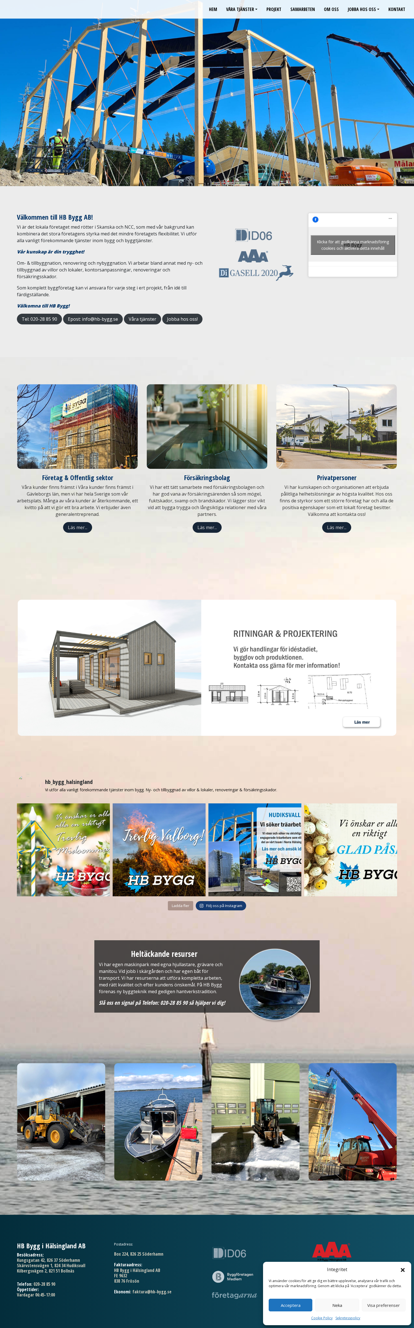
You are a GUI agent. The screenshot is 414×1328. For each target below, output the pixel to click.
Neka (337, 1305)
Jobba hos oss (362, 9)
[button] (403, 1269)
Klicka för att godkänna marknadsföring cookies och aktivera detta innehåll (353, 245)
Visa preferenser (383, 1305)
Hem (213, 9)
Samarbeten (302, 9)
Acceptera (291, 1305)
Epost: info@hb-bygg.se (93, 319)
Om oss (331, 9)
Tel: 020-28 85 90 (39, 319)
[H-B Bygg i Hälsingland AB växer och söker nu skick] (254, 849)
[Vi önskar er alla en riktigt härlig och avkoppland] (350, 849)
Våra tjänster (240, 9)
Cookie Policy (322, 1318)
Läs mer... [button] (77, 527)
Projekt (273, 9)
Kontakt (396, 9)
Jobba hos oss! (182, 319)
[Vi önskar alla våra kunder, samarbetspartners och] (63, 849)
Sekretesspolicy (347, 1318)
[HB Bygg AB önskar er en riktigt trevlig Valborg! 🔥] (159, 849)
